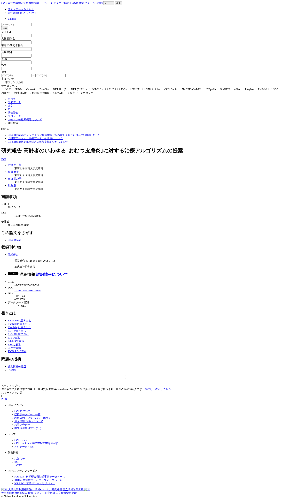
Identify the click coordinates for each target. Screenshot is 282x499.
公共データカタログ (81, 92)
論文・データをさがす (21, 9)
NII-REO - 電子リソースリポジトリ (34, 483)
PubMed (263, 89)
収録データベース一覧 (27, 414)
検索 (118, 3)
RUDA (112, 89)
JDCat (124, 89)
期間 (4, 71)
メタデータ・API (24, 446)
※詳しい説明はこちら (158, 389)
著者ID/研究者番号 (12, 45)
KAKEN (225, 89)
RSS (16, 462)
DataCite (44, 89)
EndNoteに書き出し (19, 324)
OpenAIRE (59, 92)
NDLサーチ (60, 89)
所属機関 (6, 52)
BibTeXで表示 (16, 341)
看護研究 (13, 254)
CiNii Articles (152, 89)
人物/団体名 (8, 38)
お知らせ (19, 458)
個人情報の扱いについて (28, 421)
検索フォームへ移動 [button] (91, 3)
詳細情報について (52, 274)
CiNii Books (171, 89)
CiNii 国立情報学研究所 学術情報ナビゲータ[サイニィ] (33, 3)
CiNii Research (22, 440)
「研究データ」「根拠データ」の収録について (35, 138)
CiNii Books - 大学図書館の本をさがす (36, 443)
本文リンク (7, 78)
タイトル (6, 31)
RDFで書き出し (17, 330)
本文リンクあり (14, 82)
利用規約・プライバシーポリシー (34, 417)
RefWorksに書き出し (19, 320)
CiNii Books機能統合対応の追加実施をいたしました (38, 141)
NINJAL (136, 89)
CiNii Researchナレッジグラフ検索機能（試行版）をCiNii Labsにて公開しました (54, 135)
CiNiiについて (22, 411)
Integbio (249, 89)
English (12, 18)
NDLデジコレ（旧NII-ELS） (87, 89)
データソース (9, 85)
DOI (3, 65)
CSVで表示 (14, 348)
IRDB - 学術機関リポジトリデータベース (38, 480)
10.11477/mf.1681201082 (27, 290)
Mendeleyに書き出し (19, 327)
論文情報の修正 (17, 366)
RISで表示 (14, 337)
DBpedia (211, 89)
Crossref (31, 89)
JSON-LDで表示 (17, 351)
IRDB (18, 89)
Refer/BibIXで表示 (18, 334)
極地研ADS (21, 92)
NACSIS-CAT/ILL (192, 89)
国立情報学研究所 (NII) (27, 428)
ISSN (4, 59)
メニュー (109, 3)
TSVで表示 (14, 344)
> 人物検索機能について (28, 119)
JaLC (8, 89)
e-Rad (237, 89)
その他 (12, 370)
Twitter (18, 464)
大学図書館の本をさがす (22, 12)
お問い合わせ (22, 424)
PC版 (4, 399)
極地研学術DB (40, 92)
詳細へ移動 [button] (71, 3)
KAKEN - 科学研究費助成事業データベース (39, 476)
